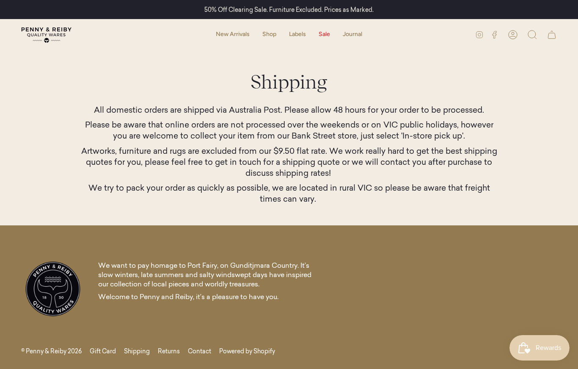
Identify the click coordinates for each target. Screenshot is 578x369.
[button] (269, 34)
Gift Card (103, 351)
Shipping (137, 351)
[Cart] (551, 34)
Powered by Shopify (247, 351)
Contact (199, 351)
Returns (169, 351)
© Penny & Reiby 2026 (51, 351)
